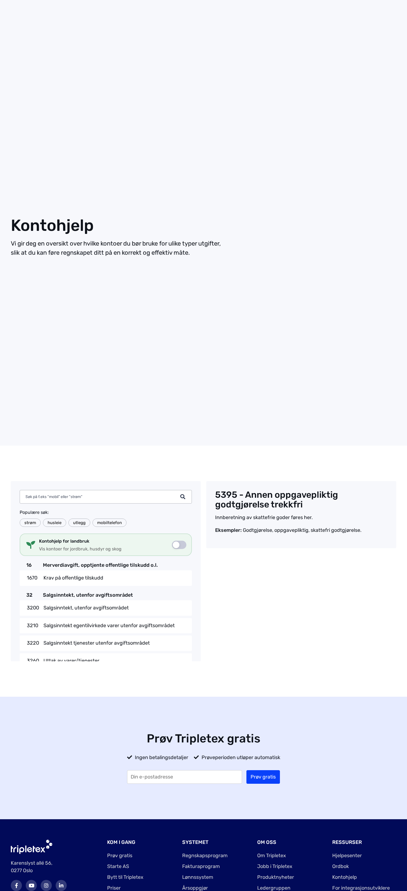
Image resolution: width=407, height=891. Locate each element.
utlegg (79, 522)
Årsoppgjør (195, 888)
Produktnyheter (275, 877)
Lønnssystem (197, 877)
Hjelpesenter (347, 855)
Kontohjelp (344, 877)
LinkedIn (61, 885)
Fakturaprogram (201, 866)
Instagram (46, 885)
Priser (114, 888)
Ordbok (340, 866)
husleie (54, 522)
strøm (30, 522)
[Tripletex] (31, 846)
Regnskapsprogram (205, 855)
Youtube (31, 885)
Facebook (16, 885)
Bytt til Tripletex (125, 877)
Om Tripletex (271, 855)
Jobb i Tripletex (274, 866)
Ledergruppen (273, 888)
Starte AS (118, 866)
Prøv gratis (119, 855)
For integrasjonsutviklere (361, 888)
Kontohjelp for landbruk (64, 541)
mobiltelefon (109, 522)
